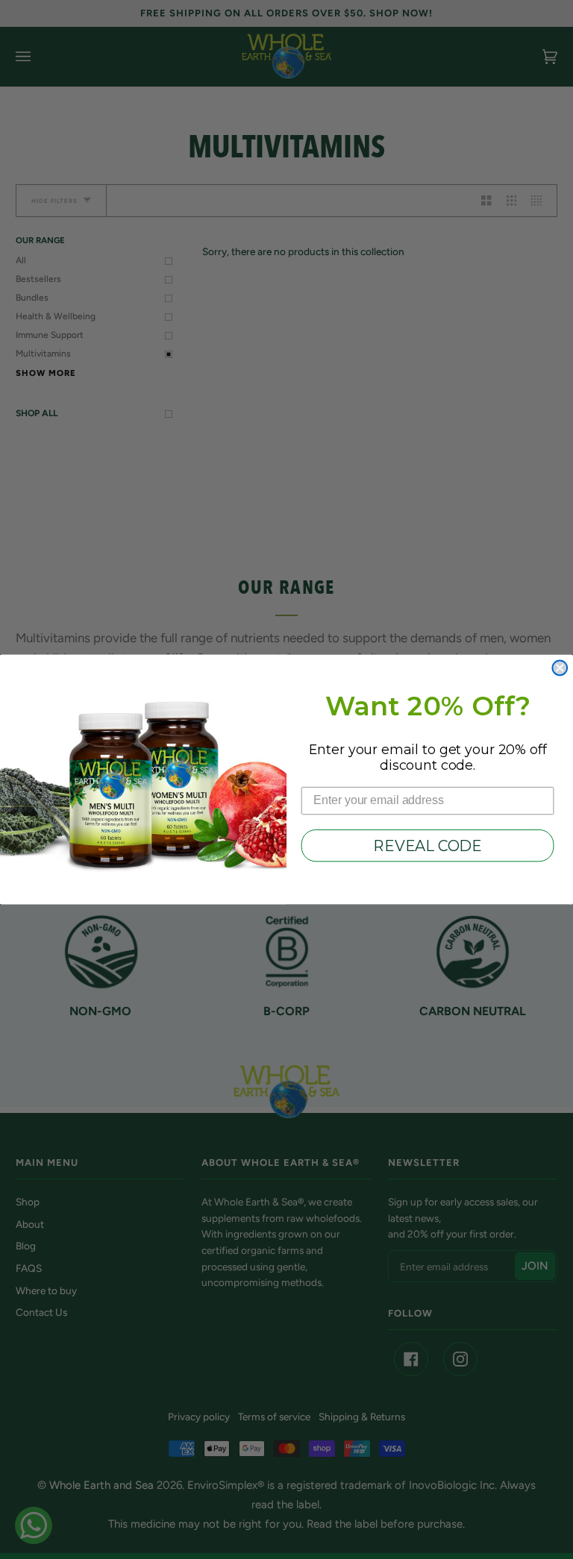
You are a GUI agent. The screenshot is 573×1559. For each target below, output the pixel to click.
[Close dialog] (559, 667)
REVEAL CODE (427, 846)
